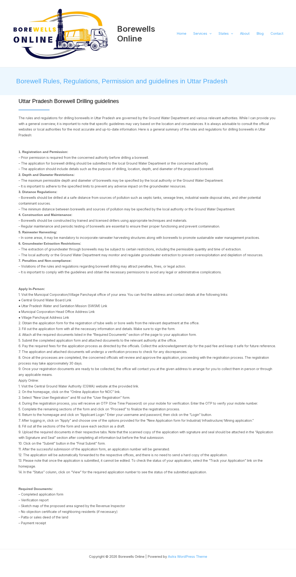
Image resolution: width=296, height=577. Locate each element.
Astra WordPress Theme (187, 556)
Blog (260, 33)
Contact (277, 33)
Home (181, 33)
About (245, 33)
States (224, 33)
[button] (209, 33)
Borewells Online (136, 33)
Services (200, 33)
